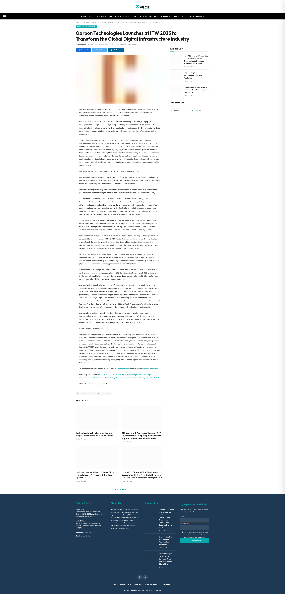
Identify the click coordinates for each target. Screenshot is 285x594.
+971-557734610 (87, 532)
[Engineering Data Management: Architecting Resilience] (176, 75)
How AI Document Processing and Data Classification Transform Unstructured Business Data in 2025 (196, 60)
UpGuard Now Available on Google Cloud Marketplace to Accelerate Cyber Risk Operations (95, 475)
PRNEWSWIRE (81, 44)
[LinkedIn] (68, 125)
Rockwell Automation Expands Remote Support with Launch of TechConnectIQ (94, 434)
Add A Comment (119, 489)
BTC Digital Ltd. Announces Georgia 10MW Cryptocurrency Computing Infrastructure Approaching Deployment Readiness (141, 436)
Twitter (155, 368)
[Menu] (4, 16)
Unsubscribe (151, 584)
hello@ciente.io (86, 536)
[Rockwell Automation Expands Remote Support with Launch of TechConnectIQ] (97, 418)
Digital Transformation (118, 16)
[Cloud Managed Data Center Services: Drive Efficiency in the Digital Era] (176, 90)
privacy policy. (200, 537)
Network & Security (148, 16)
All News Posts (167, 584)
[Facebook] (68, 115)
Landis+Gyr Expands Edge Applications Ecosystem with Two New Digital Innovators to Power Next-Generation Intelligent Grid (142, 475)
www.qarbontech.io (121, 368)
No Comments (121, 44)
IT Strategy (99, 16)
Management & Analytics (192, 16)
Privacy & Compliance (121, 584)
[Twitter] (68, 120)
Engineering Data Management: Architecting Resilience (195, 75)
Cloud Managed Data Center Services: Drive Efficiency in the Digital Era (196, 89)
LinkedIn (145, 368)
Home (83, 16)
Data (134, 16)
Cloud (175, 16)
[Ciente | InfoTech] (142, 6)
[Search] (281, 16)
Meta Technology (104, 394)
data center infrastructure (86, 394)
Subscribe (138, 584)
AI (90, 16)
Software (164, 16)
